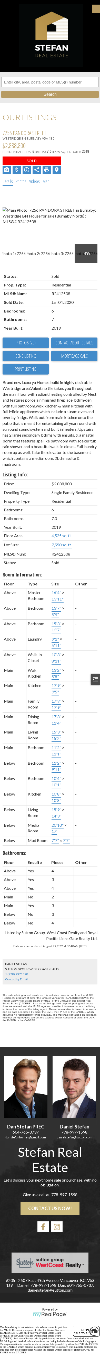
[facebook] (43, 1226)
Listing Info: (15, 474)
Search (50, 94)
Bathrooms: (14, 852)
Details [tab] (8, 181)
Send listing (25, 356)
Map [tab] (46, 181)
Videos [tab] (34, 181)
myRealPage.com (50, 1314)
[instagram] (57, 1226)
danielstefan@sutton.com (74, 1137)
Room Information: (22, 574)
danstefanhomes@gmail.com (25, 1137)
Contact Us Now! (50, 1208)
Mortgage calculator (74, 356)
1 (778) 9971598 (16, 974)
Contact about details (74, 343)
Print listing (25, 369)
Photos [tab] (21, 181)
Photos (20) (26, 343)
